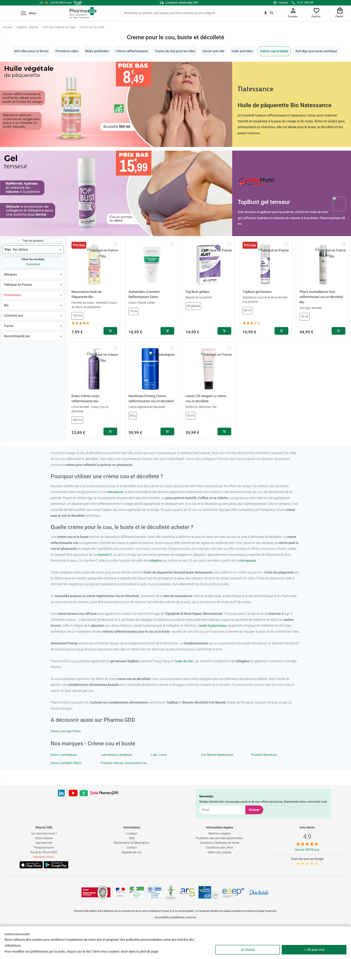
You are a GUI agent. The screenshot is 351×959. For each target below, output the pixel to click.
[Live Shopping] (83, 793)
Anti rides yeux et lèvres (31, 51)
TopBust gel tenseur (257, 292)
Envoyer (254, 809)
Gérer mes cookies (219, 852)
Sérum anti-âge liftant (66, 731)
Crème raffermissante (132, 51)
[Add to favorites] (115, 244)
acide (203, 625)
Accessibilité (162, 917)
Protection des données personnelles (219, 838)
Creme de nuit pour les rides (175, 51)
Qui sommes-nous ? (44, 833)
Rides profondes (97, 51)
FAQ (131, 838)
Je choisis (247, 950)
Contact (283, 2)
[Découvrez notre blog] (104, 793)
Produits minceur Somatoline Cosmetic (127, 763)
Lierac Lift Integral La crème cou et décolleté (206, 398)
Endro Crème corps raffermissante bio (85, 398)
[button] (23, 13)
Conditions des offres (219, 847)
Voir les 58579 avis (60, 2)
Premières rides (66, 51)
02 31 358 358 (305, 2)
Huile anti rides (242, 51)
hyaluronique (217, 625)
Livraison (131, 833)
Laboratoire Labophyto (116, 754)
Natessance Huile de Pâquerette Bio (86, 294)
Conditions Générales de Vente (219, 843)
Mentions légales (219, 833)
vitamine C (104, 555)
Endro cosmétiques (64, 754)
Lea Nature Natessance (217, 754)
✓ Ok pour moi (314, 950)
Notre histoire (43, 838)
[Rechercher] (271, 13)
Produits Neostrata (264, 754)
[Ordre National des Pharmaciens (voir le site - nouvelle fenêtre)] (171, 892)
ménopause (115, 492)
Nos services (44, 843)
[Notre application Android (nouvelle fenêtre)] (56, 864)
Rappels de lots (131, 852)
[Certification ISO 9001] (96, 892)
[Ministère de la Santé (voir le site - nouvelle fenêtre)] (120, 892)
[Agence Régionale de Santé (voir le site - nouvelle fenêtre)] (187, 892)
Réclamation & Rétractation (131, 843)
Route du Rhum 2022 (44, 852)
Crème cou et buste (274, 51)
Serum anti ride (213, 51)
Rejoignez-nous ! (44, 857)
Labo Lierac (159, 754)
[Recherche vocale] (265, 14)
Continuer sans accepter (17, 934)
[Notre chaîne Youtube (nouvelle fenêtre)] (73, 793)
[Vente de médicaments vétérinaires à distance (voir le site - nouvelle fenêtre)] (155, 892)
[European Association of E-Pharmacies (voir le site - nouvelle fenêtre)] (233, 892)
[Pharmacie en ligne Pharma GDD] (82, 13)
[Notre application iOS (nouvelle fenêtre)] (31, 864)
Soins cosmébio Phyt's (66, 763)
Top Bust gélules (198, 292)
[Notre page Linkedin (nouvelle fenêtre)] (61, 793)
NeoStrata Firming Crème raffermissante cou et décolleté (151, 398)
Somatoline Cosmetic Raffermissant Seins (144, 294)
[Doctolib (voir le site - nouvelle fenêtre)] (259, 892)
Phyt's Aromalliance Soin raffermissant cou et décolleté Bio (321, 297)
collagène (155, 560)
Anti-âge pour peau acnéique (316, 51)
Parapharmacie (44, 847)
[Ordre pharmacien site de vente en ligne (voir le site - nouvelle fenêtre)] (137, 892)
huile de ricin (184, 661)
